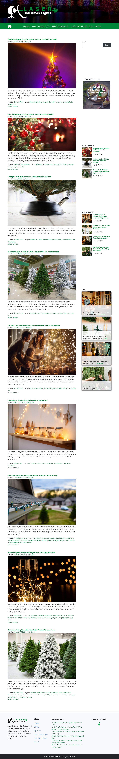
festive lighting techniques (35, 540)
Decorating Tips (57, 164)
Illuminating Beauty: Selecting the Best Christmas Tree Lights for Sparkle (32, 39)
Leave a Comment (13, 106)
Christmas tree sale (30, 695)
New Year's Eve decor (21, 618)
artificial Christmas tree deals (37, 693)
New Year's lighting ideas (51, 618)
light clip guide (70, 540)
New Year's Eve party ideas (35, 618)
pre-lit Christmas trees (14, 697)
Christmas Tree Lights (35, 102)
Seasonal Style (20, 167)
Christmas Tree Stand (35, 240)
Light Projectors (58, 463)
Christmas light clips (39, 538)
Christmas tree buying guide (16, 695)
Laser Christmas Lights (40, 26)
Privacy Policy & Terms (68, 757)
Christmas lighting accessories (55, 538)
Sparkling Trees (12, 104)
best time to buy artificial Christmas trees (59, 693)
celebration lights (33, 615)
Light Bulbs (37, 731)
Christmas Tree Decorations (44, 164)
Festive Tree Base (48, 240)
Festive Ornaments (68, 164)
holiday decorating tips (58, 540)
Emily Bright (27, 41)
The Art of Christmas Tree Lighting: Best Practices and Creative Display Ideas (34, 325)
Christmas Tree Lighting (36, 388)
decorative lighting (44, 615)
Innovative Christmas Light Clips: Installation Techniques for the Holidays (32, 475)
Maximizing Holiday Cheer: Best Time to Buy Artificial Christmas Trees (31, 630)
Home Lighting (49, 463)
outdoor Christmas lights (15, 543)
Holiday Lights (17, 463)
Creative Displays (49, 388)
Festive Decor (58, 388)
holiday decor (56, 102)
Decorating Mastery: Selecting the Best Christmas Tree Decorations (30, 114)
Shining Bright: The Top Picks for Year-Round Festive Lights (28, 400)
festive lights (32, 463)
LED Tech (37, 727)
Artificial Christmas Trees (36, 313)
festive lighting (47, 102)
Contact (98, 26)
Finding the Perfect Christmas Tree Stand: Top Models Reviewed (29, 177)
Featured (36, 723)
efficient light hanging (21, 540)
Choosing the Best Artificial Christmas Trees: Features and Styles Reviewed (33, 252)
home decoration (67, 240)
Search (84, 42)
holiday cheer (49, 695)
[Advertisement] (86, 11)
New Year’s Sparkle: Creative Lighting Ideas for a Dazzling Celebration (31, 552)
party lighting (63, 618)
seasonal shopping (26, 697)
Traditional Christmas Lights (81, 26)
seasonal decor (27, 543)
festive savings (41, 695)
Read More (102, 315)
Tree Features (67, 313)
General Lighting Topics (20, 538)
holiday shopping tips (68, 695)
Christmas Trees (18, 102)
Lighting (26, 26)
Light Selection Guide (66, 102)
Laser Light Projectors (60, 26)
